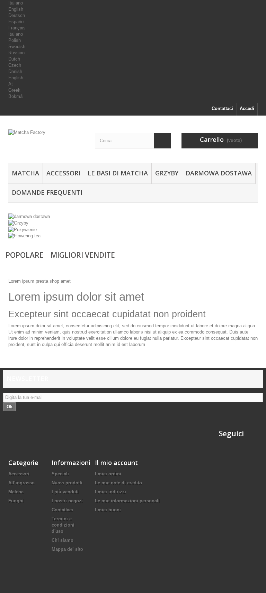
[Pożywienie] (22, 229)
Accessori (63, 173)
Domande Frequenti (47, 192)
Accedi (247, 108)
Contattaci (222, 108)
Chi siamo (62, 540)
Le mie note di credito (118, 482)
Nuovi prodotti (67, 482)
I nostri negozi (67, 500)
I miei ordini (108, 473)
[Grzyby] (18, 222)
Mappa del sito (67, 549)
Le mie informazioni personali (127, 500)
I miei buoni (108, 509)
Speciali (60, 473)
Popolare (25, 255)
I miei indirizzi (110, 491)
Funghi (16, 500)
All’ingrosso (21, 482)
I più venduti (65, 491)
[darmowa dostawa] (29, 216)
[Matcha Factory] (46, 142)
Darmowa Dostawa (219, 173)
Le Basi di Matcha (118, 173)
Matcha (25, 173)
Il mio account (116, 462)
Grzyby (166, 173)
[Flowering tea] (24, 235)
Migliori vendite (83, 255)
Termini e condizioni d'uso (63, 525)
